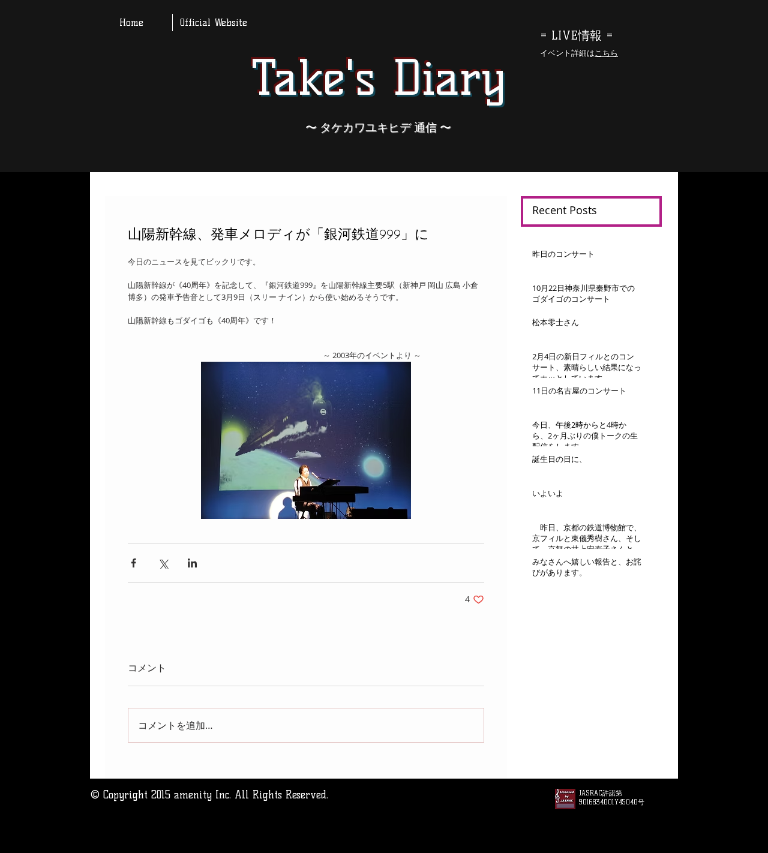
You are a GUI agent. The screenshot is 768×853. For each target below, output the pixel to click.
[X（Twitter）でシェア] (163, 563)
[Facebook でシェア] (133, 563)
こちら (606, 53)
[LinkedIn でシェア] (192, 563)
